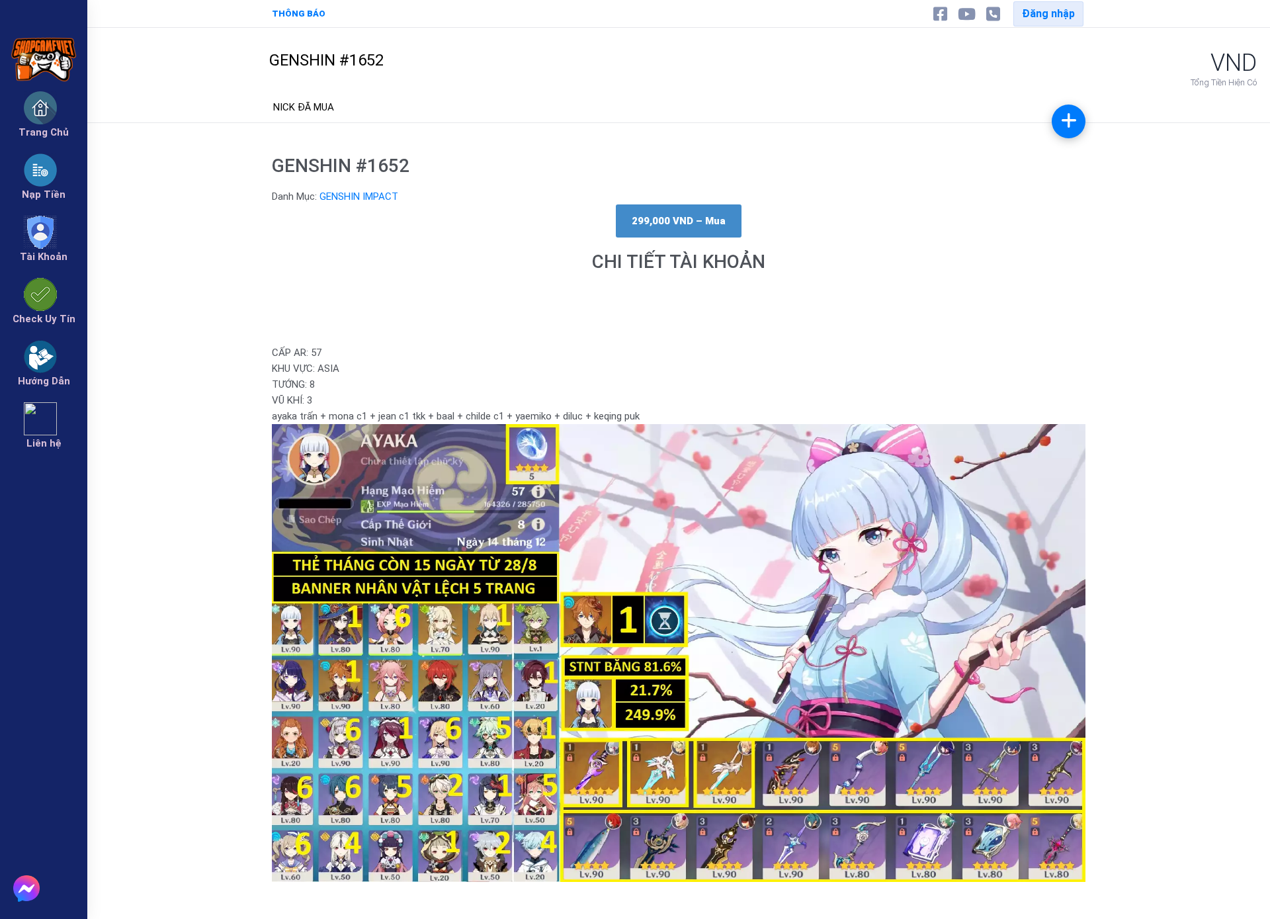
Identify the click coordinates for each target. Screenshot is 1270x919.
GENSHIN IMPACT (358, 196)
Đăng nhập (1048, 13)
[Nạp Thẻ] (1068, 121)
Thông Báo (298, 14)
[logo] (43, 39)
